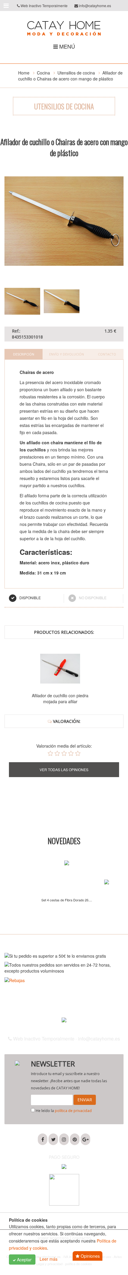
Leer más (48, 1259)
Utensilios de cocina (76, 73)
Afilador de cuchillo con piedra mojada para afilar (60, 698)
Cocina (43, 73)
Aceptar (24, 1259)
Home (23, 73)
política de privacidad (73, 1110)
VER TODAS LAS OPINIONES (64, 769)
